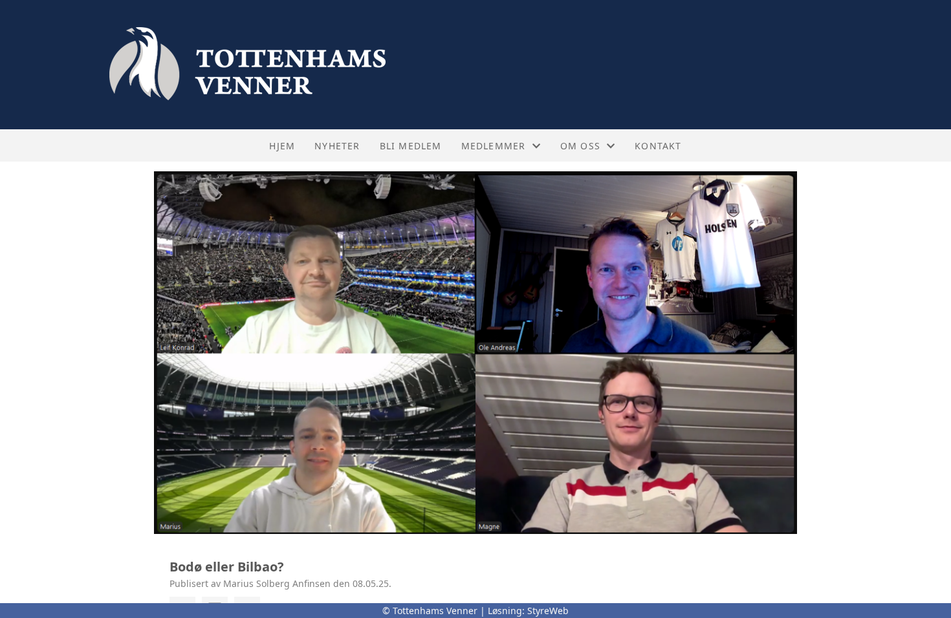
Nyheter (337, 146)
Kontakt (658, 146)
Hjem (282, 146)
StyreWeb (548, 610)
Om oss (580, 146)
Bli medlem (411, 146)
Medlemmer (493, 146)
